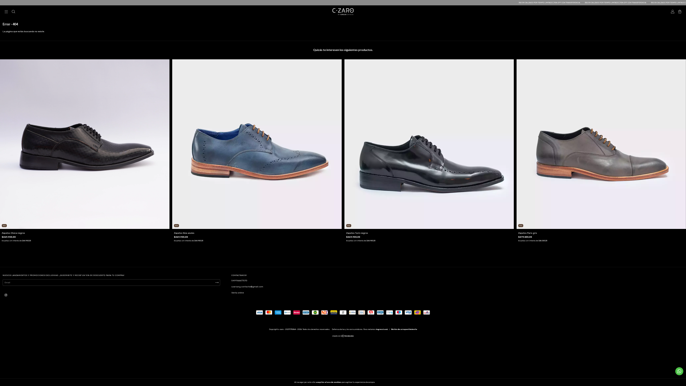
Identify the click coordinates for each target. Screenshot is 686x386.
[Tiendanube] (343, 336)
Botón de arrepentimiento (404, 329)
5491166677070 (239, 280)
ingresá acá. (382, 329)
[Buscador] (13, 12)
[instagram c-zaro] (6, 295)
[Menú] (6, 12)
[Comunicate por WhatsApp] (679, 371)
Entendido (385, 382)
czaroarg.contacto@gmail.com (247, 286)
